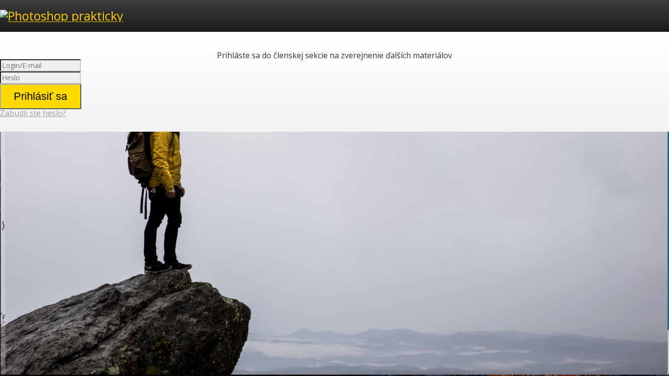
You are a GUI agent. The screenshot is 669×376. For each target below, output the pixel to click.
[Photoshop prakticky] (61, 15)
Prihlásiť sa (40, 96)
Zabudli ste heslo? (33, 113)
